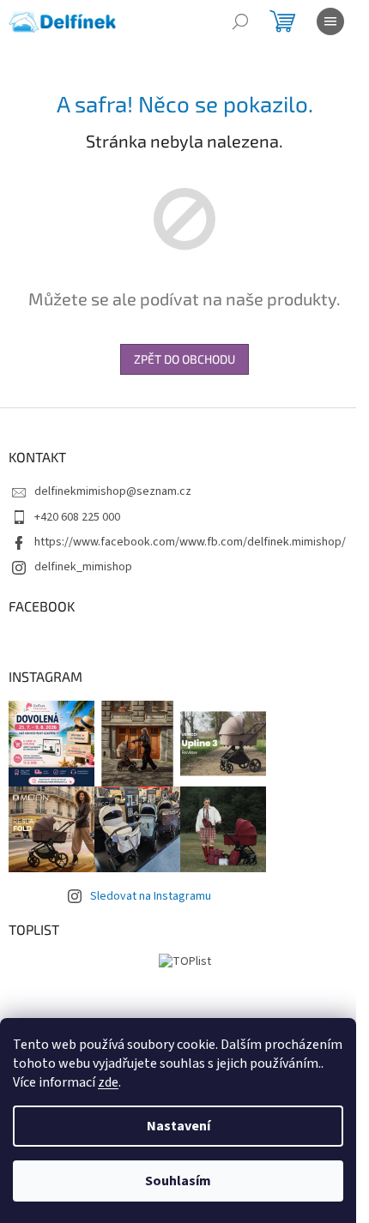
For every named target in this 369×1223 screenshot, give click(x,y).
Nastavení (178, 1126)
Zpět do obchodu (184, 359)
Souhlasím (178, 1181)
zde (108, 1082)
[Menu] (330, 21)
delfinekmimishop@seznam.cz (112, 491)
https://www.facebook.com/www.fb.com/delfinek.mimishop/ (190, 542)
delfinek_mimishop (83, 566)
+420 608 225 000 (77, 517)
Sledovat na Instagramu (150, 896)
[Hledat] (240, 21)
